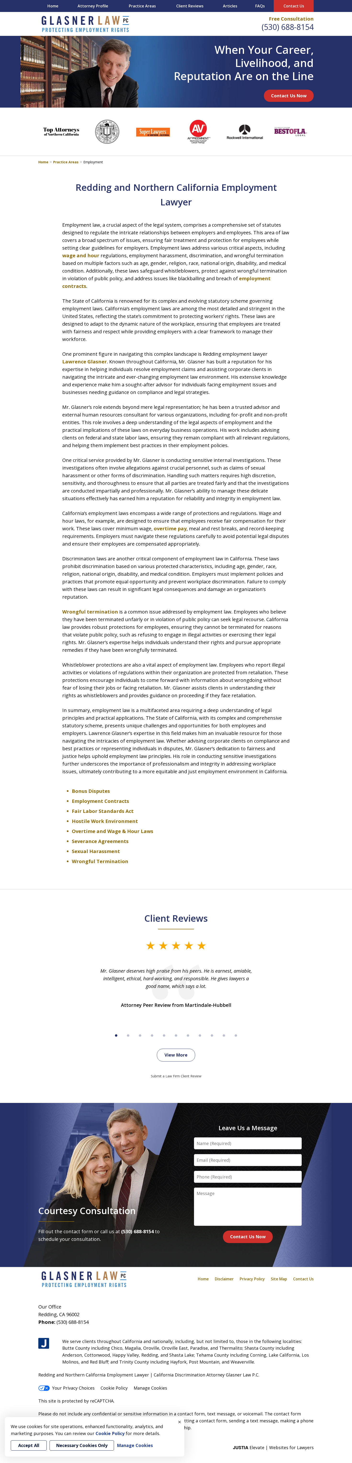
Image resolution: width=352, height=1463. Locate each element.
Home (52, 6)
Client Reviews (190, 6)
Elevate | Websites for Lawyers (273, 1447)
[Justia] (43, 1343)
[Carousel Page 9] (212, 1035)
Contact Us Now (289, 96)
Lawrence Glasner (84, 361)
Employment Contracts (100, 801)
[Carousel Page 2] (128, 1035)
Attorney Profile (93, 6)
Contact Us (294, 6)
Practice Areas (142, 6)
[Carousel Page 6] (176, 1035)
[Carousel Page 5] (164, 1035)
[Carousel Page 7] (188, 1035)
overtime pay (170, 528)
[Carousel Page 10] (224, 1035)
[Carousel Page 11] (236, 1035)
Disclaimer (224, 1279)
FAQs (260, 6)
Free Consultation (291, 19)
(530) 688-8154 (288, 27)
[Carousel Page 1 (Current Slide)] (116, 1035)
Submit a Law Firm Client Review (176, 1076)
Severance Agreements (100, 841)
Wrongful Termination (100, 861)
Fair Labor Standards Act (103, 811)
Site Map (279, 1279)
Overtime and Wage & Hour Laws (112, 831)
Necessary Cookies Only (82, 1445)
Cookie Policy (114, 1388)
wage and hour (80, 255)
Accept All (28, 1445)
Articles (230, 6)
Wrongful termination (90, 611)
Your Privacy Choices (73, 1388)
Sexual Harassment (96, 851)
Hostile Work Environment (105, 821)
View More (176, 1055)
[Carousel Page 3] (140, 1035)
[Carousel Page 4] (152, 1035)
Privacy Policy (252, 1279)
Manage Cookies (150, 1388)
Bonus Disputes (91, 791)
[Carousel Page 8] (200, 1035)
